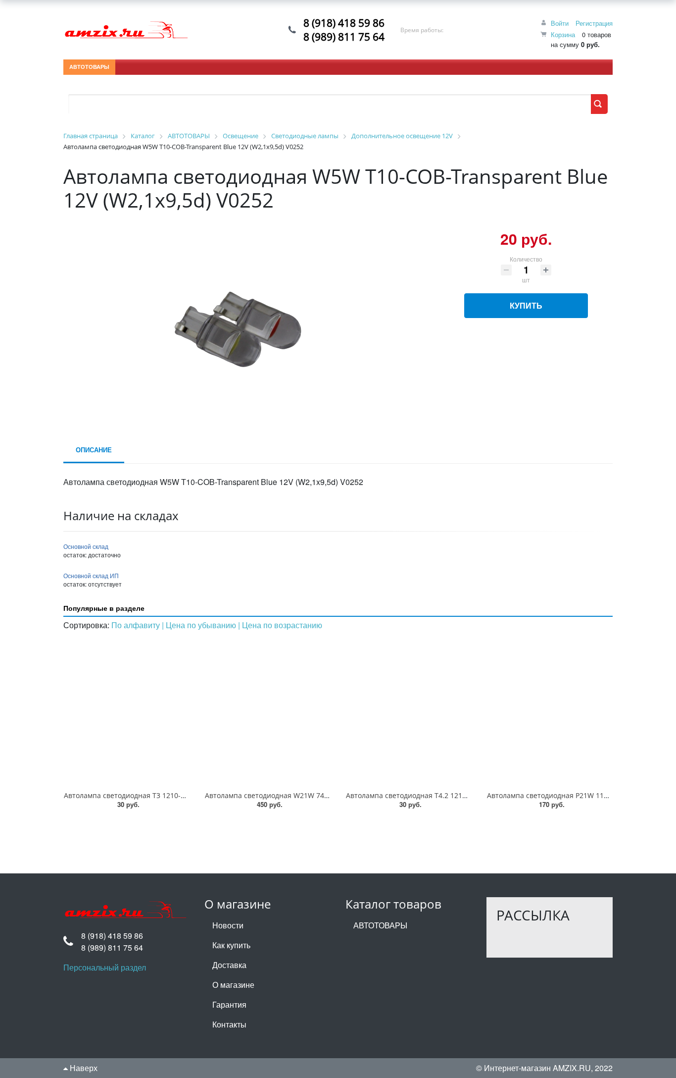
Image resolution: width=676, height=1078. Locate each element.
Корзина (563, 34)
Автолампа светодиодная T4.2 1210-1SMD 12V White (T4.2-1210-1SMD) (464, 795)
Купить (526, 305)
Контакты (229, 1024)
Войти (560, 23)
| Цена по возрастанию (280, 625)
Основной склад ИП (91, 575)
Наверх (82, 1068)
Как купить (231, 945)
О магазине (233, 984)
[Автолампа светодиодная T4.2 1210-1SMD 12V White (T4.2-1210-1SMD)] (408, 711)
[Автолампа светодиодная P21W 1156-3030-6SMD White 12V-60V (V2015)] (549, 711)
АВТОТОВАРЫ (89, 66)
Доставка (229, 964)
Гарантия (229, 1004)
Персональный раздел (104, 967)
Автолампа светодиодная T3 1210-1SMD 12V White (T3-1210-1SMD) (176, 795)
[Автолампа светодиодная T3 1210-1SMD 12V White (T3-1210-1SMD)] (126, 711)
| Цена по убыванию (200, 625)
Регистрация (594, 23)
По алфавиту (136, 625)
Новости (227, 925)
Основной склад (85, 546)
